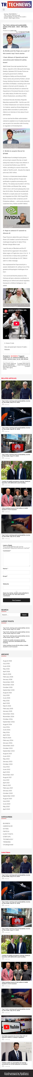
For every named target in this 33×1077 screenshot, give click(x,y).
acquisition (6, 357)
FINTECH (6, 831)
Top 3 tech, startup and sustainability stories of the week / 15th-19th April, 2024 (9, 366)
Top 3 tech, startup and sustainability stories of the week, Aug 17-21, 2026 (16, 401)
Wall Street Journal (9, 66)
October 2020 (8, 793)
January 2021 (7, 790)
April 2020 (6, 809)
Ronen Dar (17, 186)
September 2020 (9, 796)
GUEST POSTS (8, 834)
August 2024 (7, 724)
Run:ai (19, 160)
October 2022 (8, 764)
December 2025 (8, 682)
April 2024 (6, 735)
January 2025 (7, 711)
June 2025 (6, 698)
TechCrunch (12, 170)
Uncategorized (8, 844)
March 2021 (7, 785)
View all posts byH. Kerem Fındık (15, 347)
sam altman (24, 359)
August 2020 (7, 798)
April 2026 (6, 671)
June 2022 (6, 769)
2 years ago (12, 30)
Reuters (16, 248)
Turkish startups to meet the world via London (23, 364)
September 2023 (9, 751)
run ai (18, 359)
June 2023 (6, 756)
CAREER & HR (7, 826)
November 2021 (8, 775)
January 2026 (7, 679)
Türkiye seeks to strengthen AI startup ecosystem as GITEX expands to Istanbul (14, 1063)
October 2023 (8, 748)
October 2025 (7, 687)
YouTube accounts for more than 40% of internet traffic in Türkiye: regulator (14, 1036)
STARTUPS (6, 837)
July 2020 (6, 801)
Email (5, 576)
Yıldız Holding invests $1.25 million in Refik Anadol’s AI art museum (15, 508)
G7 (27, 357)
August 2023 (7, 753)
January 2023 (7, 761)
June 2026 (6, 666)
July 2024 (6, 727)
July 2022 (6, 767)
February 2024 (8, 740)
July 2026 (6, 663)
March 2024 (7, 738)
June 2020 (6, 804)
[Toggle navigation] (3, 9)
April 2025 (6, 703)
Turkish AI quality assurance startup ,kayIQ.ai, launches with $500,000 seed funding (16, 482)
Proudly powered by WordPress (16, 1073)
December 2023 (8, 745)
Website (7, 349)
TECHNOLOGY (8, 839)
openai (9, 359)
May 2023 (6, 759)
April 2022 (6, 772)
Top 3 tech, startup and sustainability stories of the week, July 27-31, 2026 (16, 535)
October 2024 (8, 719)
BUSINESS (14, 356)
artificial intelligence (19, 357)
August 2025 (7, 693)
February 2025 (8, 708)
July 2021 (6, 780)
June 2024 (6, 730)
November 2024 (8, 716)
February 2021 (8, 788)
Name (5, 568)
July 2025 (6, 695)
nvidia (5, 359)
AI (11, 357)
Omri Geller (7, 186)
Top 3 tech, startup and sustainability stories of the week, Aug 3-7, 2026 (16, 455)
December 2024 (8, 714)
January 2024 (7, 743)
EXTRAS (6, 829)
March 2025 (7, 706)
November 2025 (8, 685)
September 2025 (8, 690)
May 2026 (6, 669)
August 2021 (7, 777)
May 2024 (6, 732)
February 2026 (8, 677)
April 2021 (6, 783)
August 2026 (7, 661)
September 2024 (9, 722)
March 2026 (7, 674)
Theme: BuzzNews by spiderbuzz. (16, 1074)
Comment (7, 551)
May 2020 (6, 806)
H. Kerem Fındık (24, 32)
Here (5, 112)
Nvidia (5, 157)
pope (14, 359)
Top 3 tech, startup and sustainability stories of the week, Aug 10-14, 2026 (16, 428)
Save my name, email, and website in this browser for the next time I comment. (16, 594)
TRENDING (7, 842)
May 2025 (6, 700)
